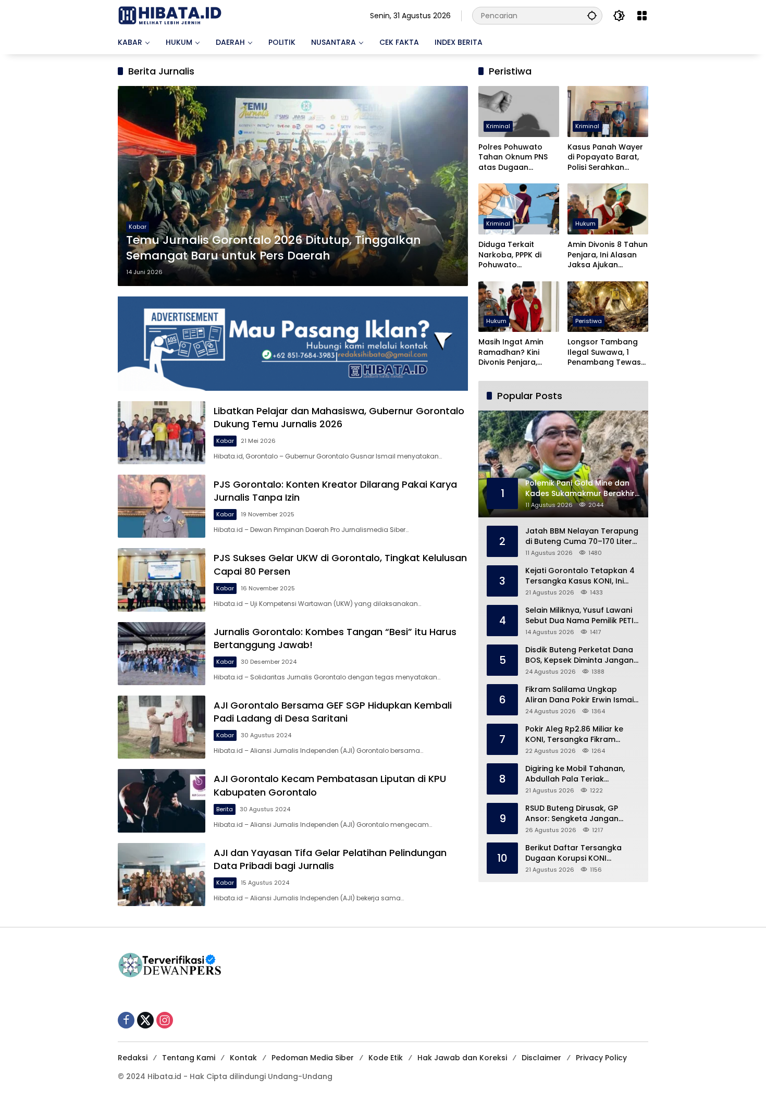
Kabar (137, 226)
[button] (592, 15)
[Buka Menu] (642, 15)
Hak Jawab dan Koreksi (462, 1057)
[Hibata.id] (170, 15)
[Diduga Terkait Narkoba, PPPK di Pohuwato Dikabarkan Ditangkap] (518, 208)
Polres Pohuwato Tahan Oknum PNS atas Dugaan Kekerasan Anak (513, 157)
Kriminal (498, 126)
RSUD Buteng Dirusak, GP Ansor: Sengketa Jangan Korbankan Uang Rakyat (572, 813)
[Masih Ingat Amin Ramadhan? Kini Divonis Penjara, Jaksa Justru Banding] (518, 306)
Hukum (585, 223)
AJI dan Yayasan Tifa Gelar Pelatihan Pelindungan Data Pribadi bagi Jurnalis (330, 859)
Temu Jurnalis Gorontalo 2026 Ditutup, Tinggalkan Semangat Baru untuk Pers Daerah (273, 248)
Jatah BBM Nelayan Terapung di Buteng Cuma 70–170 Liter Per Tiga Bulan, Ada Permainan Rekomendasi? (581, 536)
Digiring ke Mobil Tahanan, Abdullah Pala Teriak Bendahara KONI (575, 774)
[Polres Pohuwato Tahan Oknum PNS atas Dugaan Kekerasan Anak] (518, 111)
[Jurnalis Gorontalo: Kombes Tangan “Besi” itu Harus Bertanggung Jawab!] (161, 653)
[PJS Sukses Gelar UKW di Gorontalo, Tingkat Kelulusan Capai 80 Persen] (161, 579)
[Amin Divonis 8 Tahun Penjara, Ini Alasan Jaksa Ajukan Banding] (607, 208)
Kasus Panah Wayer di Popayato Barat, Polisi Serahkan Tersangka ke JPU (605, 157)
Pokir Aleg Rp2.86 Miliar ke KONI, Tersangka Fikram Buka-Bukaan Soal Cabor (574, 734)
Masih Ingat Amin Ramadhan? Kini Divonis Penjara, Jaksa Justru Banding (510, 352)
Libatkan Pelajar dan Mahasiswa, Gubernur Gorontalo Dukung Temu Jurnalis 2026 (339, 417)
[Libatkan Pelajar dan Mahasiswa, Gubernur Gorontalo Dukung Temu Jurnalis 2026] (161, 432)
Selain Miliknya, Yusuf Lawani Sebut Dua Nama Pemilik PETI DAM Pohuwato (579, 615)
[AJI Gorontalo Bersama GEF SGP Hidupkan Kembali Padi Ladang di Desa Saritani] (161, 727)
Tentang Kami (188, 1057)
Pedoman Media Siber (312, 1057)
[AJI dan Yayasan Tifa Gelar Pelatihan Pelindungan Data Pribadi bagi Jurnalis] (161, 874)
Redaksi (132, 1057)
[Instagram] (164, 1020)
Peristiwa (588, 321)
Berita (224, 809)
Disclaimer (541, 1057)
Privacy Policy (601, 1057)
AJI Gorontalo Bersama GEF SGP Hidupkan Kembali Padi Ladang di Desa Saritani (333, 712)
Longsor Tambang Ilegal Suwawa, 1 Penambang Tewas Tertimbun (604, 352)
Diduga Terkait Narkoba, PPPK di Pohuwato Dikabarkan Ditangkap (509, 255)
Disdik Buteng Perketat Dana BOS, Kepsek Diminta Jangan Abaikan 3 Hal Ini (579, 655)
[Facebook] (126, 1020)
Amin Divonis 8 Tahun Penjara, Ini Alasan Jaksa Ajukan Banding (607, 255)
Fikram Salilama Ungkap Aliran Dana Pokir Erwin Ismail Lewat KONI (580, 695)
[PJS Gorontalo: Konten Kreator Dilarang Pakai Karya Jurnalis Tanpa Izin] (161, 506)
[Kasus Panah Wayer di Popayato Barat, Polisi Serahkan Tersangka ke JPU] (607, 111)
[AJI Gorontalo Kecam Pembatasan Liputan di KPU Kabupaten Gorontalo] (161, 800)
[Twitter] (145, 1020)
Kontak (243, 1057)
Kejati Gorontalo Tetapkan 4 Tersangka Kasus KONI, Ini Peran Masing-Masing (580, 576)
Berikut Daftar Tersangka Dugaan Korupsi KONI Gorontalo (573, 853)
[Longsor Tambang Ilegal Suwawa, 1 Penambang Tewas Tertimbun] (607, 306)
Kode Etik (385, 1057)
